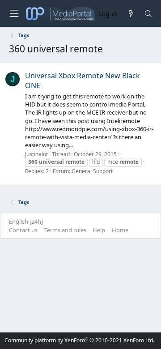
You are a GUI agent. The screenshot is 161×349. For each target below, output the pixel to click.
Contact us (23, 230)
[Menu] (14, 13)
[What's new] (130, 13)
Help (99, 230)
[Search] (148, 13)
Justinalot (36, 154)
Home (120, 230)
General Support (92, 171)
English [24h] (26, 221)
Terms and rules (65, 230)
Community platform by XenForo (79, 340)
